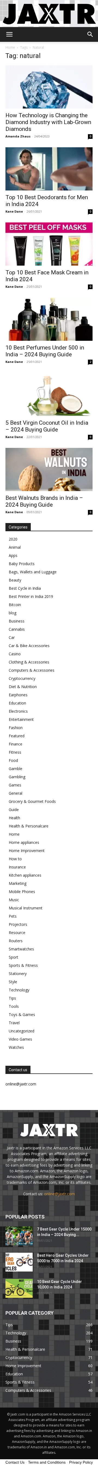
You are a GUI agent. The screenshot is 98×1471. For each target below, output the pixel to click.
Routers (16, 940)
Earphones (18, 694)
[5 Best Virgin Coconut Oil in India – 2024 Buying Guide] (49, 394)
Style (13, 981)
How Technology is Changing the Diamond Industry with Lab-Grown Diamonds (48, 122)
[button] (9, 34)
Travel (14, 1022)
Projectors (18, 924)
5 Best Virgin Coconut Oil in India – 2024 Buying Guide (46, 426)
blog (12, 612)
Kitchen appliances (25, 875)
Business (16, 621)
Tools (14, 1006)
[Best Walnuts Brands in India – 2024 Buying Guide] (49, 469)
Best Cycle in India (25, 588)
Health (14, 817)
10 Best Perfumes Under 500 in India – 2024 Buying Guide (44, 351)
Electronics (18, 711)
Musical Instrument (25, 908)
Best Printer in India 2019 (31, 596)
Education (17, 703)
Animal (15, 547)
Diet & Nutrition (23, 686)
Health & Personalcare (28, 826)
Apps (13, 555)
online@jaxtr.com (59, 1193)
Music (14, 899)
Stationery (18, 973)
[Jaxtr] (49, 13)
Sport (13, 957)
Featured (16, 735)
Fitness (15, 752)
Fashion (16, 727)
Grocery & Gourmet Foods (32, 801)
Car (12, 637)
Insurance (17, 867)
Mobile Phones (22, 891)
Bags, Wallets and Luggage (33, 571)
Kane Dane (14, 211)
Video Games (20, 1039)
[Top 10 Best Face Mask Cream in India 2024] (49, 244)
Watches (16, 1047)
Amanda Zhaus (17, 136)
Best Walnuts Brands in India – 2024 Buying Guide (44, 501)
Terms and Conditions (47, 1462)
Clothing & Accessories (29, 662)
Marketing (17, 883)
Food (13, 760)
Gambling (17, 776)
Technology (19, 990)
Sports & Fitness (23, 965)
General (15, 793)
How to (15, 858)
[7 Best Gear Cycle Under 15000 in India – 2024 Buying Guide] (19, 1235)
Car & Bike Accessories (29, 645)
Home (10, 47)
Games (15, 785)
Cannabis (17, 629)
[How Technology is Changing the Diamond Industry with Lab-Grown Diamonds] (49, 86)
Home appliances (24, 842)
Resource (17, 932)
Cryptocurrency (22, 678)
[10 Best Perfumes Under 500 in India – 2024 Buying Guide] (49, 319)
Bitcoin (15, 604)
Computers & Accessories (31, 670)
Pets (13, 916)
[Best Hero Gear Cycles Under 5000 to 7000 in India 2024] (19, 1262)
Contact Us (14, 1462)
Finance (15, 744)
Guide (14, 809)
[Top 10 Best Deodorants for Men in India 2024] (49, 168)
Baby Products (22, 563)
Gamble (15, 768)
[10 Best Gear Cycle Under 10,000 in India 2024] (19, 1288)
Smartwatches (21, 949)
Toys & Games (22, 1014)
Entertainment (21, 719)
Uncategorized (21, 1030)
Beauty (15, 580)
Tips (12, 998)
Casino (15, 653)
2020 (13, 539)
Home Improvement (27, 850)
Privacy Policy (81, 1462)
